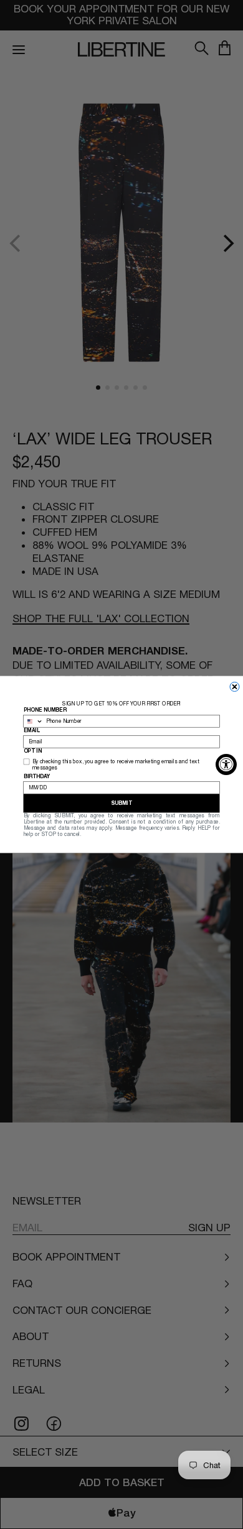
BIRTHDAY (37, 776)
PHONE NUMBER (45, 710)
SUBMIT (121, 803)
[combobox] (33, 721)
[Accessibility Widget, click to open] (226, 764)
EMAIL (32, 731)
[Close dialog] (234, 686)
